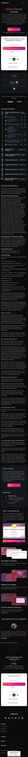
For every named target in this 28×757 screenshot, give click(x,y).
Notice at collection (13, 755)
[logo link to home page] (14, 715)
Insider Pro (16, 32)
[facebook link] (15, 718)
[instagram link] (12, 718)
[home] (5, 3)
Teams (22, 32)
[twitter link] (9, 718)
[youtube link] (22, 718)
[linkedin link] (5, 718)
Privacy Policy (4, 750)
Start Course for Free (14, 29)
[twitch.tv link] (19, 718)
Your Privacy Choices (15, 752)
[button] (23, 3)
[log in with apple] (14, 59)
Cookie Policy (13, 750)
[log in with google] (10, 59)
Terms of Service (5, 753)
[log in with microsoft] (17, 59)
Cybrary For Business (14, 485)
